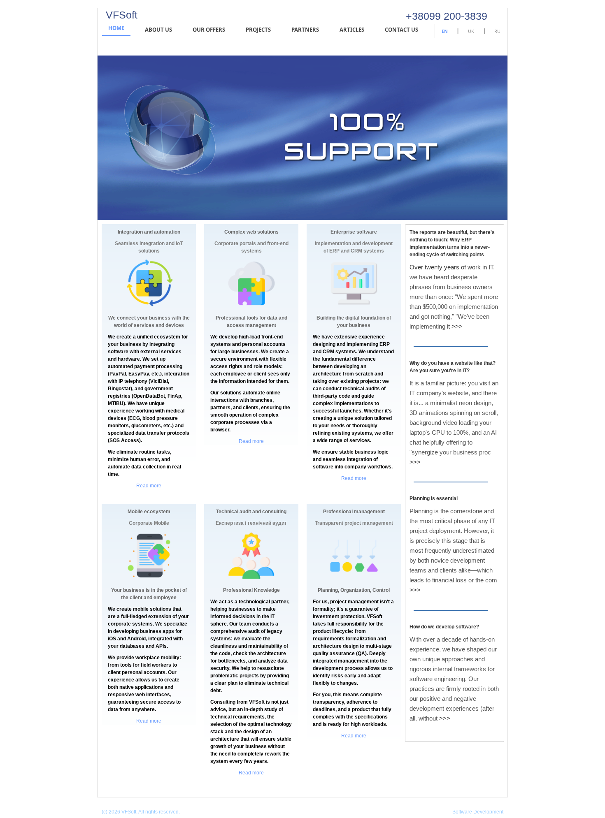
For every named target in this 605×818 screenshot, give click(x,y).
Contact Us (401, 29)
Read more (148, 486)
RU (497, 31)
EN (445, 31)
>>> (457, 326)
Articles (352, 29)
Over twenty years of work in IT (451, 267)
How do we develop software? (444, 627)
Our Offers (209, 29)
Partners (305, 29)
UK (471, 31)
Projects (258, 29)
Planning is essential (434, 498)
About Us (158, 29)
